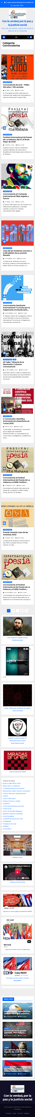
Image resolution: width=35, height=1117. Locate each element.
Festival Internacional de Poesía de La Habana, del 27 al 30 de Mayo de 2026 (17, 139)
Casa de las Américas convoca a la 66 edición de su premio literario (17, 253)
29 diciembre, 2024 (11, 592)
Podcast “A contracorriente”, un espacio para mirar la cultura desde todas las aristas (17, 740)
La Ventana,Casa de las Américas (13, 788)
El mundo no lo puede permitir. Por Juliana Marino (15, 1032)
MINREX (6, 826)
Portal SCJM (7, 808)
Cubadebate (7, 821)
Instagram (26, 1113)
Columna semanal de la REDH (17, 771)
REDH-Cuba (20, 90)
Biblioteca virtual (17, 857)
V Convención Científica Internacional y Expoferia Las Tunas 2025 (16, 421)
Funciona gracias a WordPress (12, 1107)
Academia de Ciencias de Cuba (13, 819)
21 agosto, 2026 (11, 1016)
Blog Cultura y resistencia (11, 786)
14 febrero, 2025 (10, 485)
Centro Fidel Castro (9, 798)
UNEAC (5, 796)
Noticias (7, 1066)
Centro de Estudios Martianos (12, 811)
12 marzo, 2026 (10, 145)
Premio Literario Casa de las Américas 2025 (15, 533)
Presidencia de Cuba (9, 824)
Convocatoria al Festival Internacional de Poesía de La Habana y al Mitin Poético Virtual (16, 481)
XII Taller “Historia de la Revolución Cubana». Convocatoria (13, 364)
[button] (28, 37)
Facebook (8, 1113)
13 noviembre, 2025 (11, 313)
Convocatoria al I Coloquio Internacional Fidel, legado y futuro (16, 196)
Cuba (14, 359)
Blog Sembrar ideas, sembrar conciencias (16, 791)
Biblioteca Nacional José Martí (13, 814)
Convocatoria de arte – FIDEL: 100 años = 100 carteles (16, 86)
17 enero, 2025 (9, 538)
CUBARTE (6, 803)
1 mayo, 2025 (9, 426)
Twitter (14, 1113)
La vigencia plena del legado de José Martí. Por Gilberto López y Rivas (17, 1051)
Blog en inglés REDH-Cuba (11, 783)
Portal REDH (7, 829)
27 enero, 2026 (9, 201)
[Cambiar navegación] (16, 37)
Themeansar (17, 1109)
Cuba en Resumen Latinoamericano (14, 793)
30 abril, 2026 (9, 90)
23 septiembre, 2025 (11, 370)
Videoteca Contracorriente (17, 882)
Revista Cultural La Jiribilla (11, 801)
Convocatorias (7, 82)
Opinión (7, 1009)
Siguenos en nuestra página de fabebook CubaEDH (17, 911)
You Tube (20, 1113)
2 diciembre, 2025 (10, 258)
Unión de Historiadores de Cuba (13, 806)
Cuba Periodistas (8, 816)
